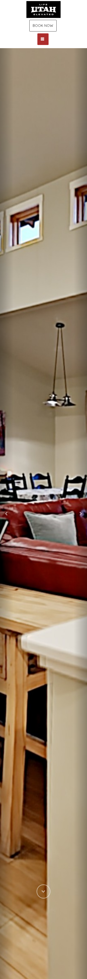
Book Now (43, 25)
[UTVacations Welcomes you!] (43, 9)
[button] (6, 513)
